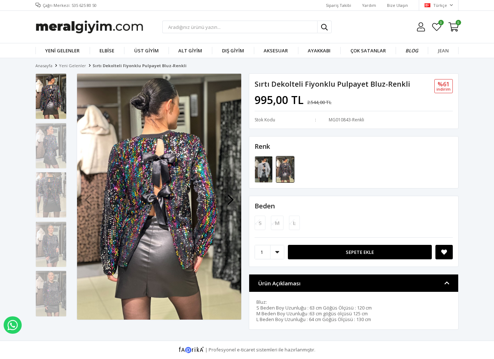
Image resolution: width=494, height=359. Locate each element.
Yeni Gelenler (62, 50)
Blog (411, 50)
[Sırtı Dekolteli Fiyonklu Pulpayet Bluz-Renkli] (285, 169)
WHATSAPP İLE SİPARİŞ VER (13, 325)
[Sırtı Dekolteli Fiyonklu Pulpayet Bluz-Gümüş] (264, 169)
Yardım (369, 5)
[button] (230, 196)
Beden (265, 206)
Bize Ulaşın (397, 5)
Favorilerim (440, 23)
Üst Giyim (146, 50)
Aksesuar (276, 50)
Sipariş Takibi (338, 5)
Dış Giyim (233, 50)
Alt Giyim (190, 50)
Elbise (106, 50)
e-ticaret (246, 349)
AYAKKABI (319, 50)
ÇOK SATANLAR (368, 50)
